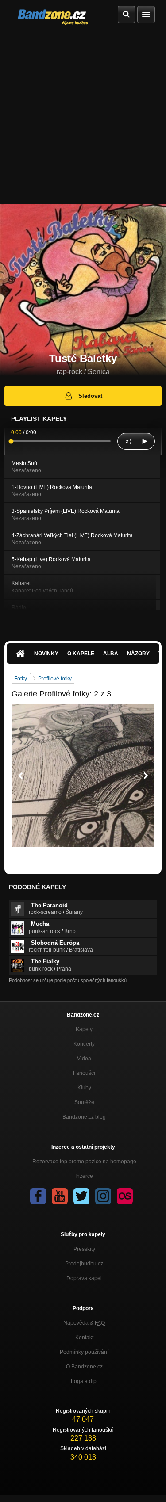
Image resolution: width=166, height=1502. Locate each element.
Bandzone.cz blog (84, 1117)
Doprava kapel (84, 1278)
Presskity (84, 1249)
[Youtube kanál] (60, 1196)
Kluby (84, 1088)
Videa (84, 1058)
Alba (110, 653)
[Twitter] (81, 1196)
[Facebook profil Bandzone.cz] (38, 1196)
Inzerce (84, 1176)
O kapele (80, 653)
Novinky (46, 653)
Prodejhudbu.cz (84, 1264)
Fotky (20, 679)
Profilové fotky (55, 679)
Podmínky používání (84, 1352)
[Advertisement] (83, 116)
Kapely (84, 1029)
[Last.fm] (125, 1196)
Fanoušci (84, 1073)
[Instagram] (103, 1196)
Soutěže (84, 1102)
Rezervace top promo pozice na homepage (84, 1161)
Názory (138, 653)
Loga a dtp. (84, 1381)
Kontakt (84, 1337)
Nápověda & (84, 1323)
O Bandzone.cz (84, 1367)
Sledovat (90, 396)
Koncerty (84, 1044)
